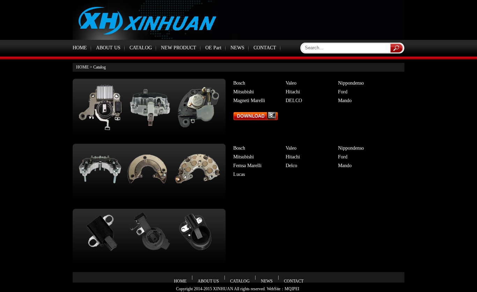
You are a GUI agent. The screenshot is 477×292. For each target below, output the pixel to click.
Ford (342, 91)
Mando (345, 100)
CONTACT (265, 47)
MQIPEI (292, 288)
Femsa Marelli (247, 165)
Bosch (239, 83)
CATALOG (141, 47)
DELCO (294, 100)
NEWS (237, 47)
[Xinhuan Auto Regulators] (255, 118)
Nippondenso (351, 83)
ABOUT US (108, 47)
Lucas (239, 174)
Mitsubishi (243, 91)
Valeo (291, 83)
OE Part (213, 47)
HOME (80, 47)
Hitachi (293, 91)
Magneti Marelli (249, 100)
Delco (291, 165)
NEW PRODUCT (178, 47)
